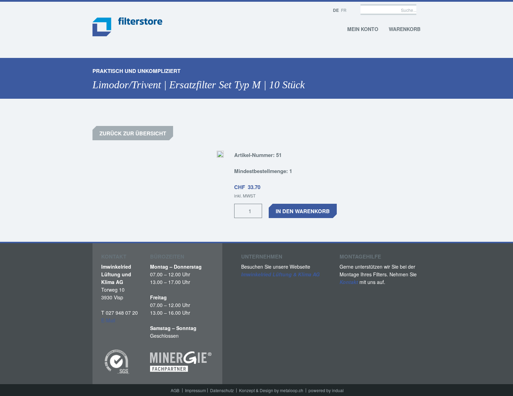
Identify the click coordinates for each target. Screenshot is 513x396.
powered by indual (326, 390)
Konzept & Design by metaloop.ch (271, 390)
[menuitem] (176, 390)
